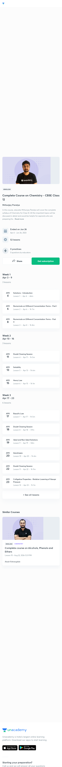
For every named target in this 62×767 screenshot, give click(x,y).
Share (19, 261)
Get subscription (46, 261)
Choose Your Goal (15, 3)
